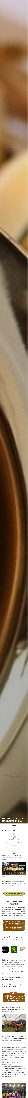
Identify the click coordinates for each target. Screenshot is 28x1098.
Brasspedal (21, 907)
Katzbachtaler (20, 909)
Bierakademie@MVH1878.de (16, 1074)
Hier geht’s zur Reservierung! (14, 893)
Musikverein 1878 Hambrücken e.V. (12, 820)
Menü (14, 825)
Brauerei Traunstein (20, 1038)
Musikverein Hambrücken (12, 938)
